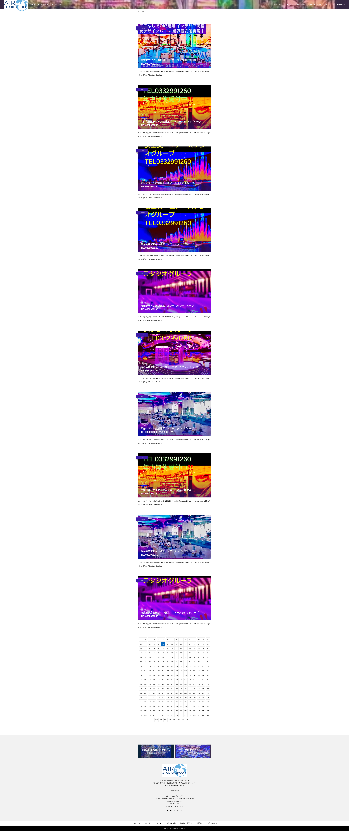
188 (194, 688)
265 (181, 711)
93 (199, 662)
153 (181, 679)
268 (194, 711)
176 (141, 688)
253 (199, 706)
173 (199, 684)
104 (176, 666)
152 (176, 679)
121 (181, 671)
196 (159, 693)
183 (172, 688)
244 (159, 706)
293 (179, 720)
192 (141, 693)
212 (159, 697)
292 (174, 720)
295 (188, 720)
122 (185, 671)
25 (181, 644)
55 (172, 653)
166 (168, 684)
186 (185, 688)
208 (141, 697)
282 (185, 715)
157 (199, 679)
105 (181, 666)
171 (190, 684)
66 (150, 657)
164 (159, 684)
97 (145, 666)
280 (176, 715)
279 (172, 715)
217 (181, 697)
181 (163, 688)
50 (150, 653)
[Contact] (178, 811)
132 (159, 675)
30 (203, 644)
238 (203, 702)
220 (194, 697)
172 (194, 684)
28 (194, 644)
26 (185, 644)
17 (145, 644)
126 (203, 671)
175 (208, 684)
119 (172, 671)
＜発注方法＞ (328, 4)
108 (194, 666)
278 (168, 715)
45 (199, 648)
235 (190, 702)
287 (208, 715)
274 (150, 715)
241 (145, 706)
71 (172, 657)
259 (154, 711)
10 (185, 639)
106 (185, 666)
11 (190, 639)
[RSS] (182, 811)
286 (203, 715)
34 (150, 648)
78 (203, 657)
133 (163, 675)
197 (163, 693)
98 (150, 666)
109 (199, 666)
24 (176, 644)
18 (150, 644)
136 (176, 675)
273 (145, 715)
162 (150, 684)
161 (145, 684)
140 (194, 675)
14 (203, 639)
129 (145, 675)
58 (185, 653)
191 (208, 688)
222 (203, 697)
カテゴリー (290, 4)
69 (163, 657)
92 (194, 662)
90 (185, 662)
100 (159, 666)
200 (176, 693)
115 (154, 671)
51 (154, 653)
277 (163, 715)
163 (154, 684)
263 (172, 711)
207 (208, 693)
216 (176, 697)
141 (199, 675)
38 (167, 648)
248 (176, 706)
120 (176, 671)
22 (167, 644)
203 (190, 693)
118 (168, 671)
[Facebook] (167, 811)
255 (208, 706)
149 (163, 679)
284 (194, 715)
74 (185, 657)
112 (141, 671)
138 (185, 675)
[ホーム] (138, 11)
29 (199, 644)
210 (150, 697)
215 (172, 697)
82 (150, 662)
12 (194, 639)
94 (203, 662)
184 (176, 688)
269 (199, 711)
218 (185, 697)
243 (154, 706)
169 (181, 684)
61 (199, 653)
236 (194, 702)
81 (145, 662)
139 (190, 675)
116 (159, 671)
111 (208, 666)
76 (194, 657)
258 (150, 711)
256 (141, 711)
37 (163, 648)
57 (181, 653)
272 (141, 715)
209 (145, 697)
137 (181, 675)
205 (199, 693)
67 (154, 657)
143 (208, 675)
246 (168, 706)
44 (194, 648)
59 (190, 653)
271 (208, 711)
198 (168, 693)
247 (172, 706)
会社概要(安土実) (301, 4)
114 (150, 671)
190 (203, 688)
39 (172, 648)
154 (185, 679)
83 (154, 662)
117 (163, 671)
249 (181, 706)
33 (145, 648)
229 (163, 702)
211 (154, 697)
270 (203, 711)
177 (145, 688)
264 (176, 711)
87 (172, 662)
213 (163, 697)
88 (176, 662)
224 (141, 702)
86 (167, 662)
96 (141, 666)
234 (185, 702)
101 (163, 666)
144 (141, 679)
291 (170, 720)
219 (190, 697)
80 (141, 662)
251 (190, 706)
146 (150, 679)
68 (159, 657)
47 (207, 648)
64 (141, 657)
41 (181, 648)
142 (203, 675)
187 (190, 688)
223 (208, 697)
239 (208, 702)
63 (207, 653)
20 (159, 644)
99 (154, 666)
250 (185, 706)
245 (163, 706)
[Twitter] (171, 811)
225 (145, 702)
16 (141, 644)
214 (168, 697)
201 (181, 693)
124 (194, 671)
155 (190, 679)
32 (141, 648)
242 (150, 706)
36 (159, 648)
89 (181, 662)
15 (207, 639)
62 (203, 653)
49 (145, 653)
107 (190, 666)
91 (190, 662)
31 (207, 644)
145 (145, 679)
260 (159, 711)
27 (190, 644)
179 (154, 688)
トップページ (266, 4)
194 (150, 693)
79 (207, 657)
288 (156, 720)
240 (141, 706)
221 (199, 697)
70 (167, 657)
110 (203, 666)
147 (154, 679)
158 (203, 679)
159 (208, 679)
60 (194, 653)
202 (185, 693)
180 (159, 688)
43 (190, 648)
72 (176, 657)
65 (145, 657)
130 (150, 675)
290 (165, 720)
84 (159, 662)
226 (150, 702)
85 (163, 662)
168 (176, 684)
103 (172, 666)
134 (168, 675)
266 (185, 711)
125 (199, 671)
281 (181, 715)
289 (161, 720)
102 (168, 666)
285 (199, 715)
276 (159, 715)
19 (154, 644)
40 (176, 648)
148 (159, 679)
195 (154, 693)
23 (172, 644)
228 (159, 702)
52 (159, 653)
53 (163, 653)
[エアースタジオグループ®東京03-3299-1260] (174, 770)
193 (145, 693)
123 (190, 671)
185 (181, 688)
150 (168, 679)
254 (203, 706)
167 (172, 684)
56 (176, 653)
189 (199, 688)
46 (203, 648)
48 (141, 653)
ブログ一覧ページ (278, 4)
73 (181, 657)
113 (145, 671)
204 (194, 693)
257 (145, 711)
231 (172, 702)
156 (194, 679)
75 (190, 657)
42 (185, 648)
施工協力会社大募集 (315, 4)
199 (172, 693)
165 (163, 684)
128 (141, 675)
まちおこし (142, 28)
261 (163, 711)
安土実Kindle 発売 (340, 4)
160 (141, 684)
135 (172, 675)
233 (181, 702)
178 (150, 688)
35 (154, 648)
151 (172, 679)
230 (168, 702)
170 (185, 684)
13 (199, 639)
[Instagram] (174, 811)
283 (190, 715)
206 (203, 693)
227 (154, 702)
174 (203, 684)
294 (183, 720)
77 (199, 657)
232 (176, 702)
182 (168, 688)
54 (167, 653)
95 (207, 662)
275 (154, 715)
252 (194, 706)
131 (154, 675)
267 (190, 711)
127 (208, 671)
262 (168, 711)
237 (199, 702)
